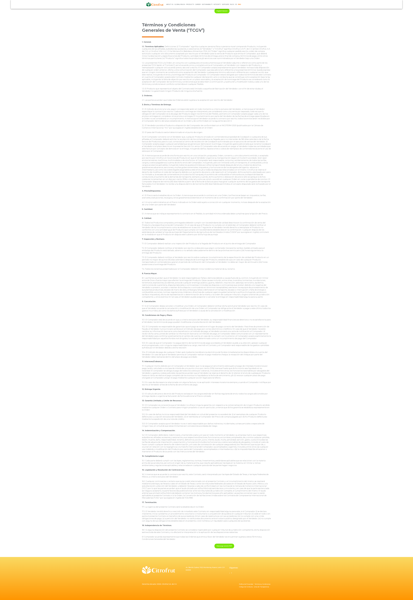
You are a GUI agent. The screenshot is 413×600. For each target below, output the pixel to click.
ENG (239, 4)
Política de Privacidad (246, 584)
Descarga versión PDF (224, 546)
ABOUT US (169, 4)
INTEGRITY (217, 4)
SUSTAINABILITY (207, 4)
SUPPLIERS (225, 4)
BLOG (232, 4)
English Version (222, 11)
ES (236, 4)
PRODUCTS (190, 4)
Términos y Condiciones (262, 584)
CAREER (198, 4)
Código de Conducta (246, 587)
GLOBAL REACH (179, 4)
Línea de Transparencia (261, 587)
